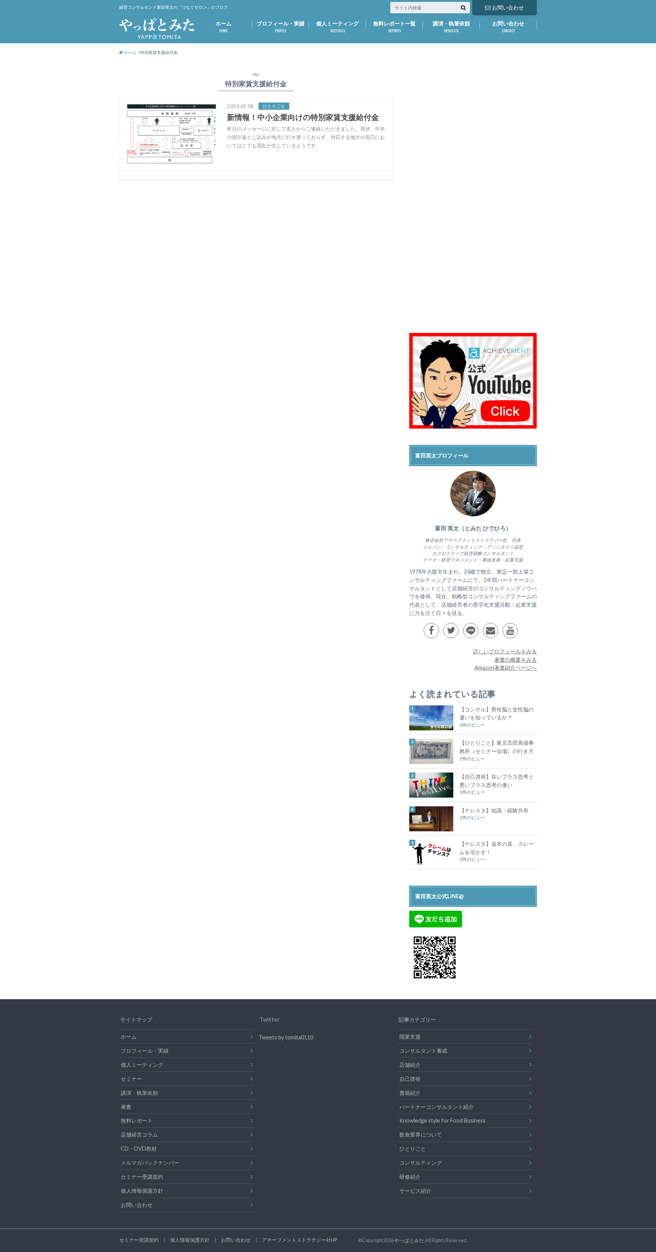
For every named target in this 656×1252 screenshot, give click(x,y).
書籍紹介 (410, 1093)
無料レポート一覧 (394, 26)
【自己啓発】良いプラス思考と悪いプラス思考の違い (496, 780)
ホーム (224, 26)
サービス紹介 (415, 1190)
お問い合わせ (508, 7)
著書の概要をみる (515, 659)
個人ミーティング (337, 26)
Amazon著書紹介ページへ (506, 667)
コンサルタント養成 (423, 1050)
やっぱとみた (409, 1240)
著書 (126, 1107)
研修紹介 (410, 1176)
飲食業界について (420, 1134)
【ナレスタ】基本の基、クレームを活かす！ (496, 847)
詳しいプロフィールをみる (505, 651)
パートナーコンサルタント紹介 (436, 1107)
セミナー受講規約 (142, 1176)
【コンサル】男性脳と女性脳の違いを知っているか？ (496, 713)
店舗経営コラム (139, 1134)
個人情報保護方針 (142, 1190)
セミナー (131, 1078)
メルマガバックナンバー (150, 1162)
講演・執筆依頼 (451, 26)
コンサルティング (420, 1162)
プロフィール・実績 (280, 26)
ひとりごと (412, 1148)
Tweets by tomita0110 (286, 1037)
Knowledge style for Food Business (442, 1120)
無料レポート (137, 1120)
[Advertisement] (466, 200)
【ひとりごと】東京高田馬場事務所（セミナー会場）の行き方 (496, 747)
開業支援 (410, 1036)
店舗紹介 (410, 1064)
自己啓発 (410, 1078)
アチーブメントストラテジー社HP (299, 1240)
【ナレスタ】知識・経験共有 (493, 810)
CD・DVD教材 (139, 1148)
